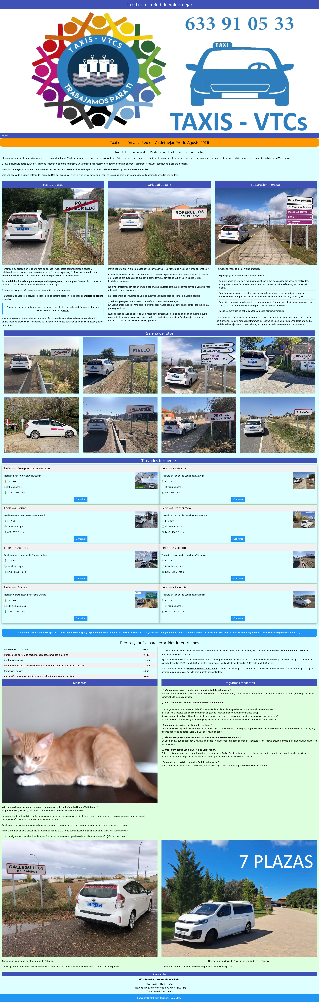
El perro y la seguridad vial (114, 830)
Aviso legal (176, 998)
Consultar (80, 499)
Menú (5, 135)
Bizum (65, 310)
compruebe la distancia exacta (172, 164)
